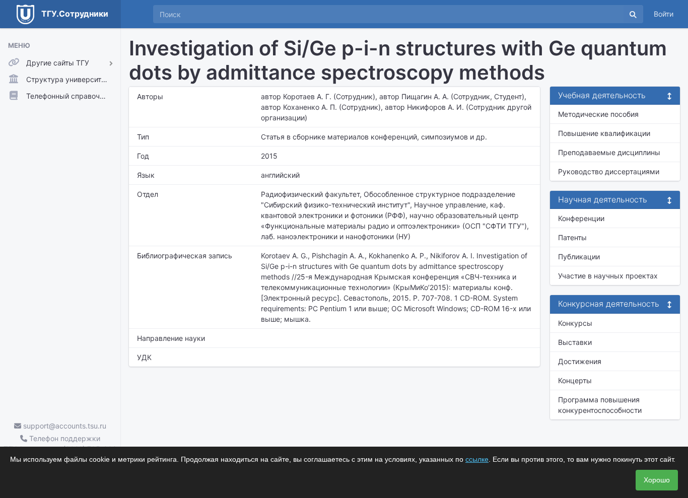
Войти (663, 14)
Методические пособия (598, 114)
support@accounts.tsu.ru (63, 425)
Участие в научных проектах (608, 275)
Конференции (581, 218)
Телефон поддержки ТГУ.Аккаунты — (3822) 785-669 (60, 443)
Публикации (579, 256)
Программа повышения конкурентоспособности (600, 404)
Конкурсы (575, 323)
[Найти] (633, 14)
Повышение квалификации (604, 133)
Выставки (575, 342)
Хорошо (657, 480)
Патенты (572, 237)
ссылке (477, 459)
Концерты (575, 380)
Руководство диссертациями (608, 171)
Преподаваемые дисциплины (609, 152)
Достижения (579, 361)
